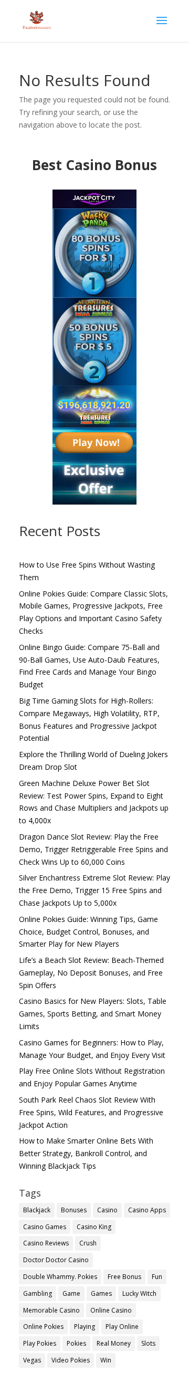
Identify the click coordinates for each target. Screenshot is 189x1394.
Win (105, 1360)
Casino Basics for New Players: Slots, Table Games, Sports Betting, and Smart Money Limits (92, 1013)
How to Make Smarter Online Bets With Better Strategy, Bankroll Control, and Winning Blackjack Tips (86, 1153)
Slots (148, 1343)
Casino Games (44, 1226)
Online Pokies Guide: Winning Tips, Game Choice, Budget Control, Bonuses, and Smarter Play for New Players (88, 931)
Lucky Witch (139, 1293)
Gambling (37, 1293)
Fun (157, 1276)
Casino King (94, 1226)
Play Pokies (39, 1343)
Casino (107, 1210)
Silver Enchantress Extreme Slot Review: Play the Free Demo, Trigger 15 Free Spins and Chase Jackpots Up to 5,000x (94, 890)
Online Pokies (43, 1326)
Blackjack (36, 1210)
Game (71, 1293)
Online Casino (111, 1310)
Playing (84, 1326)
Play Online (122, 1326)
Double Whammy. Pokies (60, 1276)
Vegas (32, 1360)
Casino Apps (147, 1210)
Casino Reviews (46, 1243)
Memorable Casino (51, 1310)
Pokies (76, 1343)
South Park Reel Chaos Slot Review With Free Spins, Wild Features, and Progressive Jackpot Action (91, 1112)
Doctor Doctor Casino (56, 1259)
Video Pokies (70, 1360)
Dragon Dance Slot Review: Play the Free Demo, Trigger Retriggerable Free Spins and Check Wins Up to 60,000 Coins (93, 849)
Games (101, 1293)
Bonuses (74, 1210)
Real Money (114, 1343)
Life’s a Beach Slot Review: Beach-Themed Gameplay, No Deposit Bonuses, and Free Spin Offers (91, 972)
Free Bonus (124, 1276)
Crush (88, 1243)
